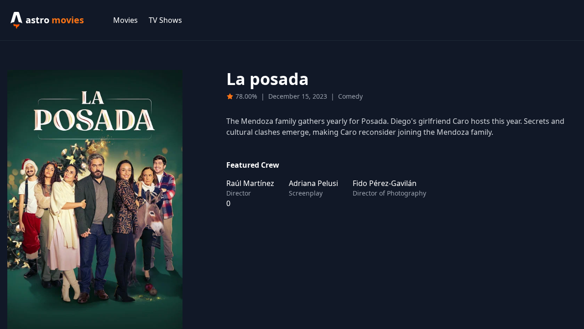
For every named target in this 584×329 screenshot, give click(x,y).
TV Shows (165, 20)
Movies (125, 20)
